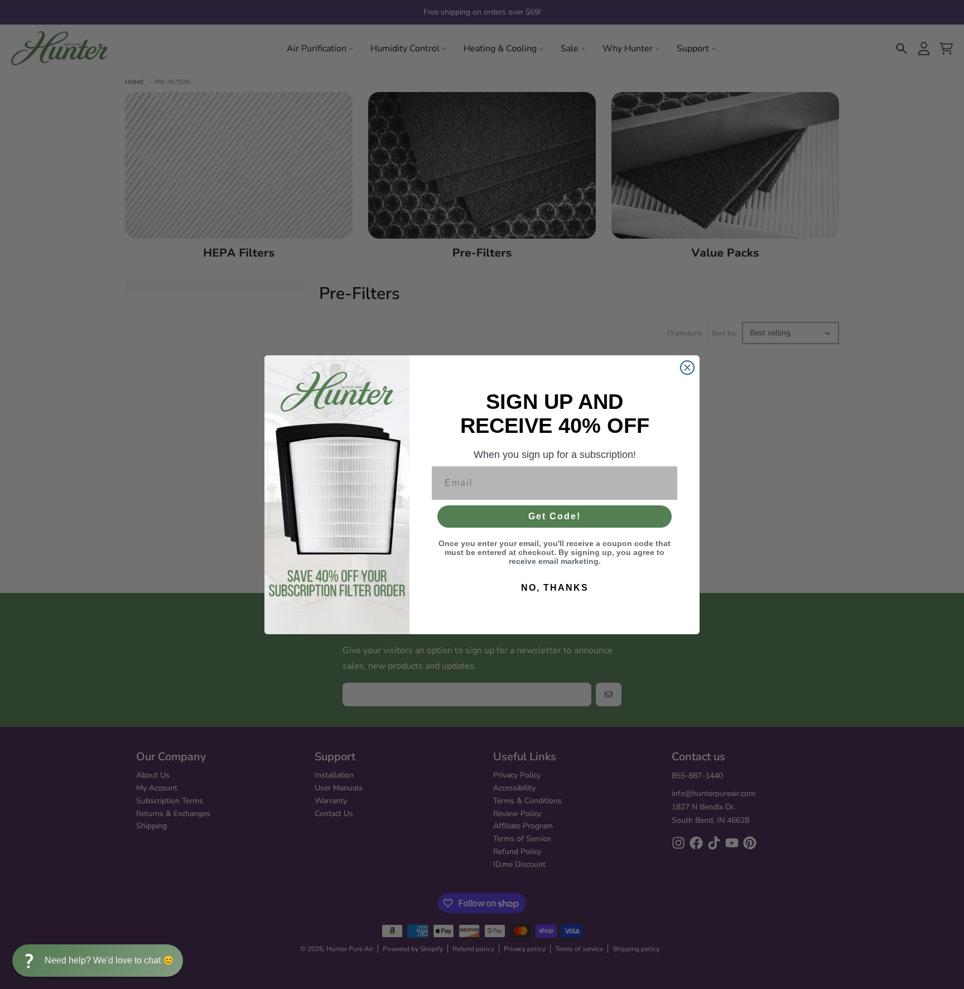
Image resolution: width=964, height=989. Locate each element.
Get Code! (554, 516)
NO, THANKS (555, 587)
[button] (97, 960)
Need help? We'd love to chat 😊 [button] (109, 960)
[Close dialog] (687, 367)
